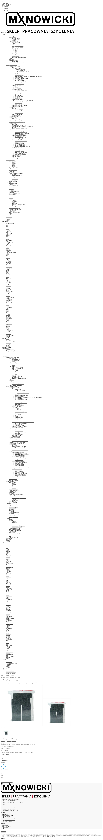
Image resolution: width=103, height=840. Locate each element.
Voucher (8, 346)
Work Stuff (8, 334)
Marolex (8, 284)
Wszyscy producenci (10, 223)
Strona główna (6, 679)
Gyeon (7, 265)
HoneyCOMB (9, 267)
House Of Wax (9, 268)
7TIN (7, 226)
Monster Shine (9, 291)
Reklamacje (5, 814)
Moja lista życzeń (7, 826)
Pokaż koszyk (6, 827)
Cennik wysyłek (6, 816)
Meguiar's (8, 288)
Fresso (7, 260)
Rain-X (7, 309)
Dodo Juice (8, 253)
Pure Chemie (9, 307)
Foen (7, 259)
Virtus (7, 329)
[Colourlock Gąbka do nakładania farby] (6, 736)
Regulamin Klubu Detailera (9, 820)
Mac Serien (8, 282)
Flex (7, 257)
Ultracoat (8, 325)
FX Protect (8, 262)
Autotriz (8, 236)
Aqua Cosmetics (9, 233)
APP (7, 232)
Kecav (7, 272)
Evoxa (7, 254)
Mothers (8, 292)
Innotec (7, 270)
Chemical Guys (9, 245)
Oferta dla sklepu (10, 349)
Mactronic (8, 283)
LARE (7, 279)
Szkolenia (8, 345)
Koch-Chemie (9, 274)
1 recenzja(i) (3, 741)
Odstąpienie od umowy (8, 815)
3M (7, 225)
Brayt (7, 241)
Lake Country (9, 278)
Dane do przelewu (7, 828)
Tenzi (7, 321)
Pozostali (8, 303)
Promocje (8, 344)
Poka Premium (9, 300)
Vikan (7, 328)
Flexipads (8, 258)
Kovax (7, 276)
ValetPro (8, 326)
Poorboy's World (9, 302)
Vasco (7, 327)
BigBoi (7, 239)
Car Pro (7, 243)
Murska (7, 293)
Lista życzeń (6, 754)
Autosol (8, 235)
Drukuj (2, 758)
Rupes (7, 311)
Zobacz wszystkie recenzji (7, 782)
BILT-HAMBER (9, 240)
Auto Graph (8, 234)
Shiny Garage (9, 318)
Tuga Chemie (9, 324)
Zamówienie (6, 5)
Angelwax (8, 231)
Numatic (8, 298)
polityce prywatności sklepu (49, 836)
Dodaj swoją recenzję (11, 741)
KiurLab (7, 273)
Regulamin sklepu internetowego (10, 818)
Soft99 (7, 319)
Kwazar (7, 277)
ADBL (7, 227)
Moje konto (5, 3)
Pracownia (8, 343)
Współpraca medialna (10, 351)
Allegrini (8, 230)
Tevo (7, 322)
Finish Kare (8, 255)
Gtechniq (8, 264)
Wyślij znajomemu (4, 760)
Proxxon (8, 306)
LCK (7, 280)
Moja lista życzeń (7, 4)
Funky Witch (8, 261)
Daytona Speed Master (11, 252)
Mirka (7, 290)
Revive (7, 310)
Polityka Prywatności (7, 821)
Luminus (8, 281)
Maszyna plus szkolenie (11, 341)
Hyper (7, 269)
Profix (7, 305)
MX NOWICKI (9, 295)
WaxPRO (8, 331)
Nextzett (8, 296)
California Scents (10, 242)
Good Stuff (8, 263)
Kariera (7, 339)
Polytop (8, 301)
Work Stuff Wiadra (10, 335)
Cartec (7, 244)
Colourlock (8, 250)
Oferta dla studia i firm (11, 350)
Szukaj (2, 675)
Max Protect (8, 286)
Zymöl (7, 337)
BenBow (8, 238)
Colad (7, 248)
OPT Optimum (9, 299)
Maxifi (7, 287)
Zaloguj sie (5, 8)
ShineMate (8, 317)
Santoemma (8, 312)
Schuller (8, 316)
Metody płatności (7, 817)
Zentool (8, 336)
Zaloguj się (5, 6)
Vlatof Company (9, 330)
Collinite (8, 249)
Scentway (8, 315)
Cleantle (8, 246)
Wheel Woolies (9, 332)
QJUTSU (8, 308)
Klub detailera (9, 340)
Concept (8, 251)
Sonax (7, 320)
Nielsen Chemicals (10, 297)
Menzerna (8, 289)
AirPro (7, 229)
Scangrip (8, 314)
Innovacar (8, 271)
